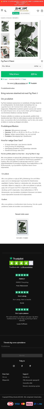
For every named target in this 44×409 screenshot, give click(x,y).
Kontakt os (26, 377)
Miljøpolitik (5, 380)
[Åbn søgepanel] (5, 11)
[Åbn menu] (2, 11)
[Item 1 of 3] (26, 40)
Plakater (3, 18)
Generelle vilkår (27, 383)
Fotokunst (9, 18)
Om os (4, 377)
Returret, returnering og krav (31, 386)
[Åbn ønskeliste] (38, 11)
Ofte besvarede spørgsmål (31, 380)
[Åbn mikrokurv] (42, 11)
